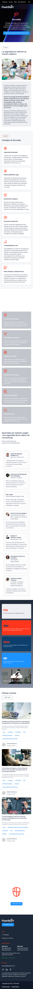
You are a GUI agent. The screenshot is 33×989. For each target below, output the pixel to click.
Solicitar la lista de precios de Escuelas (16, 33)
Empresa (4, 2)
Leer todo (7, 697)
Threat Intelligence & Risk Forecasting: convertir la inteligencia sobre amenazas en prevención (14, 818)
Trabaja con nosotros (7, 938)
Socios (11, 2)
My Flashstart (22, 2)
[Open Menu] (30, 6)
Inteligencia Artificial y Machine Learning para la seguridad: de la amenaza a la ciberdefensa (16, 722)
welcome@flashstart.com (8, 966)
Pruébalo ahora (7, 924)
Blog (15, 2)
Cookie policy (15, 987)
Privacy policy (6, 987)
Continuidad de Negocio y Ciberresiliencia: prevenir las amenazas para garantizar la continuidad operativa (15, 769)
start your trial (16, 904)
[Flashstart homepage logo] (8, 6)
